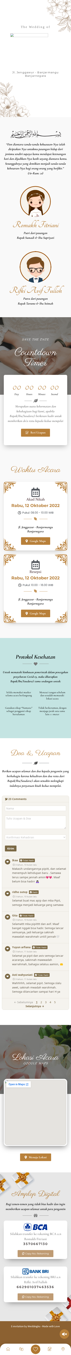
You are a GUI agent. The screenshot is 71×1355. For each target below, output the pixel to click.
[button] (35, 1253)
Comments (17, 799)
